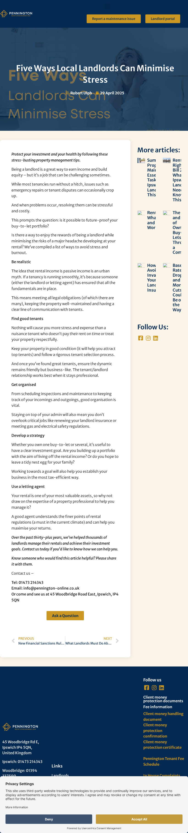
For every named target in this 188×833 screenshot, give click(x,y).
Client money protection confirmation (155, 730)
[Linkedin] (155, 338)
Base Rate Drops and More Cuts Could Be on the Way (179, 287)
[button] (107, 6)
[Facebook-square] (140, 338)
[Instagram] (148, 338)
